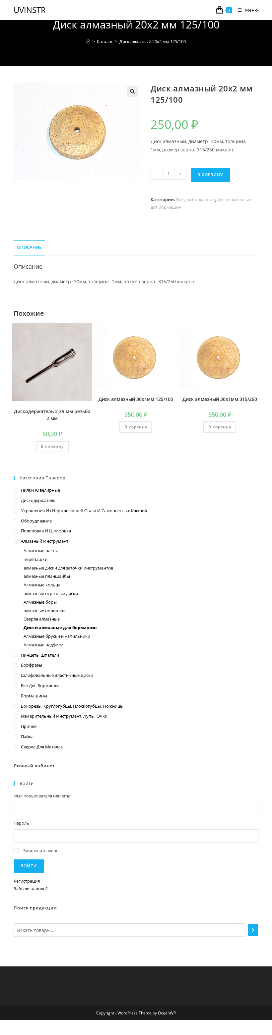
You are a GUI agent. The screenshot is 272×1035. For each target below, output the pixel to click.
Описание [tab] (29, 247)
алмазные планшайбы (47, 576)
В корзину (210, 175)
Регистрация (27, 881)
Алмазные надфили (43, 645)
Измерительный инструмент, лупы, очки (64, 716)
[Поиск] (252, 930)
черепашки (35, 559)
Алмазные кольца (42, 585)
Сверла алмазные (42, 619)
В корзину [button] (52, 446)
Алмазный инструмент (44, 541)
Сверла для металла (42, 747)
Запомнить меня (40, 850)
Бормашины (34, 696)
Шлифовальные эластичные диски (57, 675)
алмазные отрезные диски (51, 593)
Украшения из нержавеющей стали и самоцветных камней (84, 511)
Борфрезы (31, 665)
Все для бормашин (195, 199)
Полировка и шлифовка (46, 531)
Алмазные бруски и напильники (57, 636)
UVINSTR (30, 9)
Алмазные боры (40, 602)
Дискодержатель (38, 500)
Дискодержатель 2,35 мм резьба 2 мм (52, 414)
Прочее (28, 726)
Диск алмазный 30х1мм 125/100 (136, 399)
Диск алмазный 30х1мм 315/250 (219, 399)
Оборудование (36, 521)
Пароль (21, 823)
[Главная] (88, 41)
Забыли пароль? (31, 889)
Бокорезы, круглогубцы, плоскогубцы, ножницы (72, 706)
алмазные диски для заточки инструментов (68, 568)
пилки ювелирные (40, 490)
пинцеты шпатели (40, 655)
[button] (132, 91)
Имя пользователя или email (43, 796)
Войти (29, 866)
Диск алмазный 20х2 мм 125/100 (152, 41)
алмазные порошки (44, 611)
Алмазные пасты (41, 551)
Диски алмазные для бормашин (60, 627)
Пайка (27, 736)
